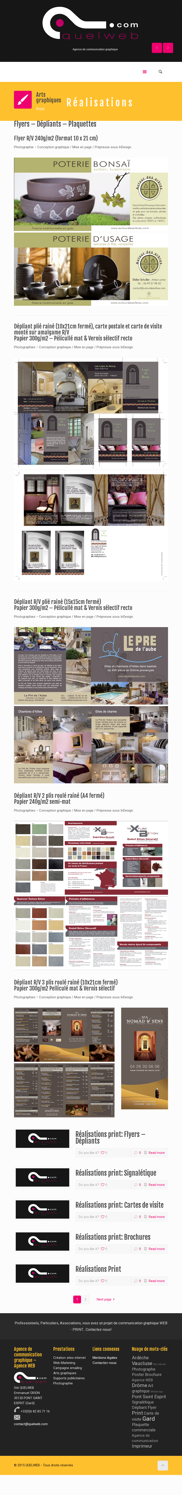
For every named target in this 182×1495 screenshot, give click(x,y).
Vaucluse (142, 1363)
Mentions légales (105, 1358)
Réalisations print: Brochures (112, 1237)
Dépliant (139, 1407)
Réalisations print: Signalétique (115, 1173)
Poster (138, 1374)
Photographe (143, 1369)
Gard (148, 1418)
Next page (104, 1299)
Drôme (139, 1385)
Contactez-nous (105, 1363)
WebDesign (156, 1391)
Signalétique (143, 1402)
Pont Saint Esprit (149, 1396)
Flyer (152, 1407)
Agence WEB (142, 1380)
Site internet (159, 1364)
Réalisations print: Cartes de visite (119, 1205)
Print (137, 1413)
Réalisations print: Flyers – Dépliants (110, 1137)
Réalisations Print (98, 1269)
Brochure (153, 1374)
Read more (157, 1153)
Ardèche (140, 1357)
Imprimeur (142, 1446)
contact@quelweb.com (31, 1424)
